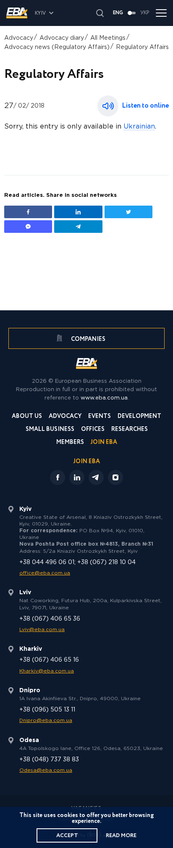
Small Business (50, 429)
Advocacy (18, 38)
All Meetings (108, 38)
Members (70, 442)
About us (27, 416)
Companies (87, 339)
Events (99, 416)
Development (139, 416)
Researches (129, 429)
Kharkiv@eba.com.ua (46, 671)
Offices (93, 429)
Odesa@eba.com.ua (45, 770)
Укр (144, 12)
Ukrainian (139, 127)
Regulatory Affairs (142, 47)
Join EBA (104, 442)
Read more (121, 835)
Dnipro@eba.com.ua (45, 720)
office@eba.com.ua (44, 573)
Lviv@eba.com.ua (42, 629)
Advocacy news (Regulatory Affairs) (57, 47)
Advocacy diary (61, 38)
